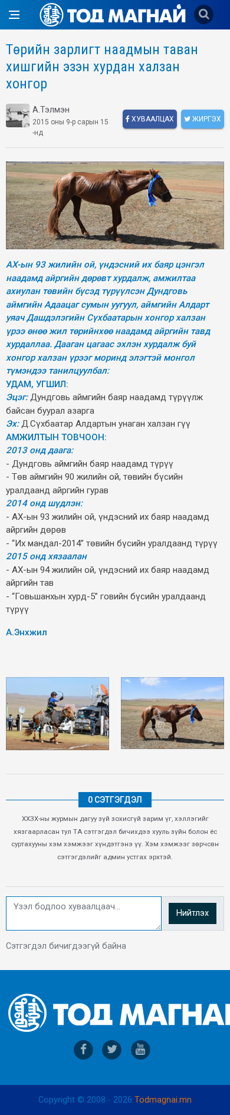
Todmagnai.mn (163, 1100)
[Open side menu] (14, 15)
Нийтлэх (192, 913)
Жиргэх (205, 119)
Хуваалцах (152, 119)
